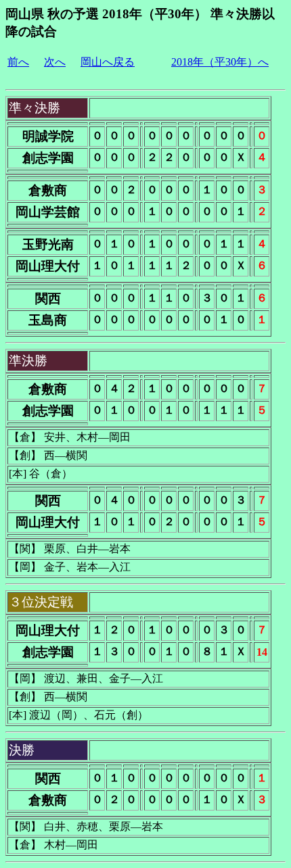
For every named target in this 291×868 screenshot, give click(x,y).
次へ (55, 62)
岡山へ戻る (108, 62)
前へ (18, 62)
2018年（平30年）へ (220, 62)
